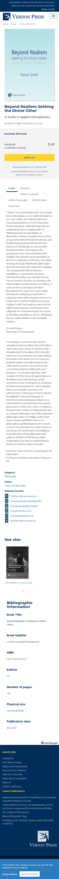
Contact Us (8, 758)
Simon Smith (14, 123)
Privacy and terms (11, 786)
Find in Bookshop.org (21, 516)
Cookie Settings (9, 874)
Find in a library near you (23, 496)
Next (56, 566)
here (23, 174)
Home (5, 24)
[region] (29, 869)
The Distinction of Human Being (18, 583)
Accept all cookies (29, 874)
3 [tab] (31, 591)
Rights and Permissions (14, 766)
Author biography (17, 200)
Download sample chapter (24, 506)
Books (13, 24)
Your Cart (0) (48, 9)
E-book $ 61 (40, 167)
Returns (6, 782)
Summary (25, 188)
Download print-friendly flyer (26, 501)
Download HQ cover (21, 511)
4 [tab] (36, 591)
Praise (11, 188)
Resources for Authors (14, 770)
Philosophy (10, 476)
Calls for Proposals (12, 774)
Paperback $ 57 (26, 167)
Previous (2, 566)
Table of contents (29, 194)
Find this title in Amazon (23, 520)
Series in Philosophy (15, 485)
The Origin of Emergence (15, 812)
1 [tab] (22, 591)
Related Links (39, 200)
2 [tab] (27, 591)
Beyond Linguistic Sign (14, 816)
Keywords (13, 206)
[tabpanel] (29, 566)
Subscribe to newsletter (14, 778)
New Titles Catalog (12, 762)
